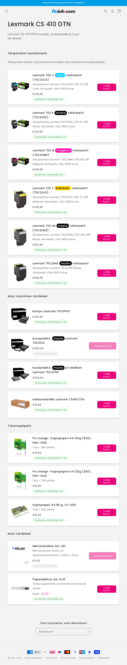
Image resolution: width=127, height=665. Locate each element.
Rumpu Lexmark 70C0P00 (51, 311)
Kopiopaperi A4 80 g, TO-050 (54, 505)
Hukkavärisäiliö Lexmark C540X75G (59, 399)
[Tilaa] (87, 631)
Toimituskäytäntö (68, 658)
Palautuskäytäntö (87, 658)
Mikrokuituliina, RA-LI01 (49, 546)
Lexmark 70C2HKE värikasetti (61, 263)
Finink (19, 658)
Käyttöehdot (104, 658)
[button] (6, 11)
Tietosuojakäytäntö (34, 658)
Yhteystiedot (51, 658)
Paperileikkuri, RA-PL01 (49, 579)
